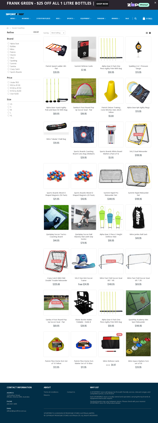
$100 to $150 (15, 88)
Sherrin (13, 55)
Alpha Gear (14, 43)
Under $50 (14, 82)
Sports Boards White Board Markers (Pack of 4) (111, 152)
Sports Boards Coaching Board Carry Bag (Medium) (84, 152)
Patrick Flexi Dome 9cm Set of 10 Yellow (56, 362)
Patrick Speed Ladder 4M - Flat (56, 67)
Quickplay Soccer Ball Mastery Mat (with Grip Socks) (83, 236)
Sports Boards (16, 72)
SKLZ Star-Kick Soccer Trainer (84, 279)
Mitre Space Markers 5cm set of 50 (138, 362)
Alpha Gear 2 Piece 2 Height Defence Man (111, 235)
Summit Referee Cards (84, 66)
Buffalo (13, 46)
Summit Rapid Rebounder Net (138, 194)
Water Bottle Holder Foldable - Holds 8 (83, 320)
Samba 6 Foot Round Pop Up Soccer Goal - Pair (83, 108)
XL (11, 115)
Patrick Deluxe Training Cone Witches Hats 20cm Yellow (111, 109)
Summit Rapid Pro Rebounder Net (111, 194)
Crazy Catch (15, 69)
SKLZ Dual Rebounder (138, 151)
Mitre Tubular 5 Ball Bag (56, 139)
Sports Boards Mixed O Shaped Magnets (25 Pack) (84, 194)
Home (8, 28)
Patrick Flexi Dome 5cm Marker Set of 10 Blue (83, 362)
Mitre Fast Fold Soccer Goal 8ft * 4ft (111, 279)
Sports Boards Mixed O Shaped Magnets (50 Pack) (56, 194)
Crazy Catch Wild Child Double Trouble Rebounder (56, 279)
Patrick (13, 52)
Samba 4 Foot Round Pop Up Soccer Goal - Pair (56, 320)
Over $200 (14, 94)
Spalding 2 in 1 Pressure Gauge (138, 67)
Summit (13, 63)
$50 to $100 (15, 85)
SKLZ (12, 58)
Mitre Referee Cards (111, 361)
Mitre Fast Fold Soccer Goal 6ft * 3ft (138, 279)
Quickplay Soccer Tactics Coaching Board (56, 235)
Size (9, 99)
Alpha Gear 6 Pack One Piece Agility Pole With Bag (111, 67)
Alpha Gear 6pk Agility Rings (138, 107)
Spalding (13, 60)
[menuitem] (13, 18)
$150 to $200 (15, 91)
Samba (13, 66)
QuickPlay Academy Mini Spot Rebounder (138, 320)
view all (36, 32)
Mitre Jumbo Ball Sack (138, 234)
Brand (10, 38)
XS (11, 104)
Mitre (12, 49)
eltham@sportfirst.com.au (16, 411)
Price (9, 77)
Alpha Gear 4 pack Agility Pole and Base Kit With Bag (56, 108)
